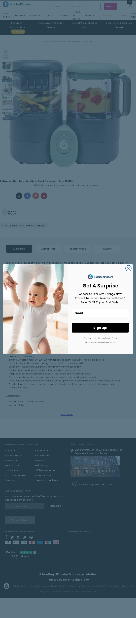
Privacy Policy (111, 338)
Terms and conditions (93, 338)
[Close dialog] (128, 268)
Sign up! (100, 327)
